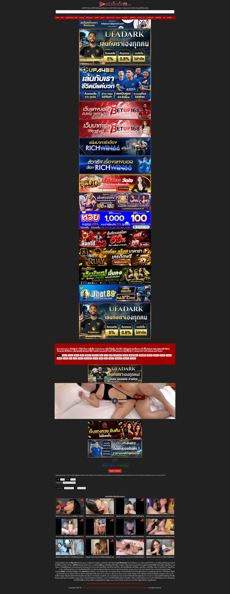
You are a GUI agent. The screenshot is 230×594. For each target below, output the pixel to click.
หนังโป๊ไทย (158, 17)
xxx (71, 358)
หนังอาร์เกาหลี (110, 17)
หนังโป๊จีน (125, 17)
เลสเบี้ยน (169, 17)
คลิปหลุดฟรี (142, 355)
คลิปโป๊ (97, 17)
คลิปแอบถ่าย (89, 17)
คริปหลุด (162, 355)
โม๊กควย (76, 355)
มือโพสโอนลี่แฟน (69, 488)
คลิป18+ (156, 355)
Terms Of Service (137, 583)
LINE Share (123, 465)
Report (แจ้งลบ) (115, 471)
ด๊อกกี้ (110, 355)
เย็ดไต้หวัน (88, 355)
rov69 (101, 358)
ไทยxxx (64, 355)
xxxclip (66, 358)
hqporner (126, 358)
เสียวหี (81, 355)
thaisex (80, 358)
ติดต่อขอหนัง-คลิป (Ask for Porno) (120, 583)
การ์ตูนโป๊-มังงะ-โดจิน (71, 17)
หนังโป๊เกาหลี (141, 17)
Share (106, 465)
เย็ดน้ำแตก (95, 355)
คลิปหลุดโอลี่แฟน (133, 355)
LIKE (115, 460)
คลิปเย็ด (125, 355)
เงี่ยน (101, 355)
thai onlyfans (87, 358)
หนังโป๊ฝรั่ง (132, 17)
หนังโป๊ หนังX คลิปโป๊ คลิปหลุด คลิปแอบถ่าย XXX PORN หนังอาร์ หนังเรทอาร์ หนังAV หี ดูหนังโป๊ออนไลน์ (115, 588)
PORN (57, 17)
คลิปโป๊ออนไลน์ (117, 355)
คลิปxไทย (149, 355)
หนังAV (102, 17)
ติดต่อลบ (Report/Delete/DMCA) (97, 583)
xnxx (75, 358)
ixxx (106, 358)
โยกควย (70, 355)
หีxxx (105, 355)
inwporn (111, 358)
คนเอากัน (168, 355)
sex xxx (95, 358)
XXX (62, 17)
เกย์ (164, 17)
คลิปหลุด (81, 17)
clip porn (133, 358)
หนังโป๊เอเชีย (149, 17)
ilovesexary (119, 358)
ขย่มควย (60, 358)
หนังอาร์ (118, 17)
